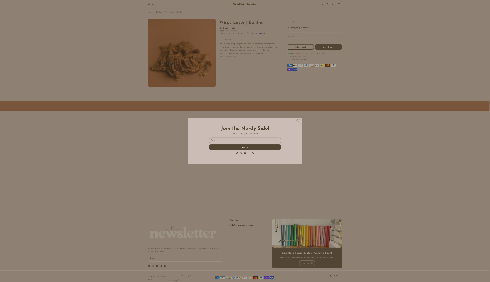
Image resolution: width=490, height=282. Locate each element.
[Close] (298, 121)
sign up (245, 147)
